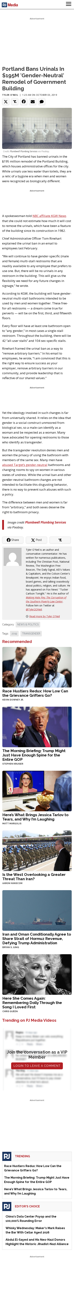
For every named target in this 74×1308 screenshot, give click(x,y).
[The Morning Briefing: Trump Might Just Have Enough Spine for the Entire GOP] (37, 726)
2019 (14, 633)
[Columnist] (14, 556)
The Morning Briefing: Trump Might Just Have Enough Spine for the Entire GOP (34, 755)
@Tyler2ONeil (34, 609)
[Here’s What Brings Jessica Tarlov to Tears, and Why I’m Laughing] (37, 790)
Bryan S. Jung (10, 947)
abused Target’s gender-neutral (24, 465)
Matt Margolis (11, 823)
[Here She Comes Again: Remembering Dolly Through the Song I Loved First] (37, 974)
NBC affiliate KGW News (49, 216)
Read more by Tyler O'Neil (44, 616)
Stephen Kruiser (12, 764)
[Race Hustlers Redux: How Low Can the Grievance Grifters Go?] (37, 667)
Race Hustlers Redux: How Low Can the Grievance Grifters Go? (35, 693)
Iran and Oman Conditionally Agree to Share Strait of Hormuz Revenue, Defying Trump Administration (36, 938)
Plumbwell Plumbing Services (23, 151)
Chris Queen (10, 1011)
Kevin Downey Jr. (13, 700)
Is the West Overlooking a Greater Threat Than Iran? (34, 876)
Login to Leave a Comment (37, 1066)
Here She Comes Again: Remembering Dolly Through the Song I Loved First (32, 1002)
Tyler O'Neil (10, 94)
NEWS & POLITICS (28, 624)
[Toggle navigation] (68, 4)
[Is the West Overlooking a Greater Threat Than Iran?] (37, 850)
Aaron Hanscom (12, 883)
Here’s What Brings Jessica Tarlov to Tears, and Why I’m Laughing (35, 817)
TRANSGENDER (31, 633)
